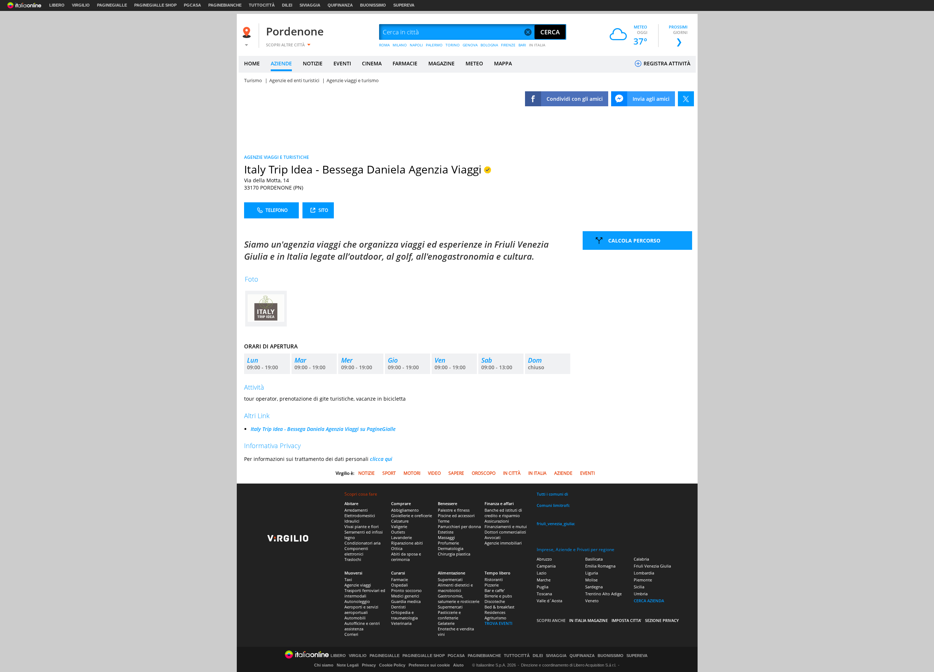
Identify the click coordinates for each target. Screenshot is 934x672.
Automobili (355, 618)
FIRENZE (508, 44)
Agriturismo (495, 618)
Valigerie (399, 526)
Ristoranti (494, 579)
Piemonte (643, 580)
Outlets (398, 532)
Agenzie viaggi (357, 585)
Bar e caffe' (495, 590)
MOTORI (412, 473)
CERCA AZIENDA (649, 600)
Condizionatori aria (362, 543)
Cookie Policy (392, 665)
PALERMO (434, 44)
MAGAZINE (441, 63)
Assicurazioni (497, 521)
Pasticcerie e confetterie (449, 615)
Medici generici (405, 596)
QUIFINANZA (340, 5)
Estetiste (446, 532)
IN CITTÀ (512, 473)
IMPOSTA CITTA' (626, 620)
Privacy (369, 665)
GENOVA (470, 44)
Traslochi (352, 559)
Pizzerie (492, 585)
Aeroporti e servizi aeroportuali (361, 609)
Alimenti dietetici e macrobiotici (455, 587)
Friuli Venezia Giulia (652, 566)
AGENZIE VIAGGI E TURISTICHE (276, 157)
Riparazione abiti (407, 543)
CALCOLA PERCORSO (634, 240)
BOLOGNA (489, 44)
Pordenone (295, 31)
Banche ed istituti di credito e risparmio (503, 512)
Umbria (641, 593)
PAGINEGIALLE (112, 5)
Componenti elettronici (356, 551)
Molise (591, 580)
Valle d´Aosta (549, 600)
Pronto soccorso (406, 590)
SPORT (389, 473)
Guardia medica (406, 601)
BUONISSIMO (373, 5)
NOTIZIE (313, 63)
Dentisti (398, 607)
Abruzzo (544, 559)
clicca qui (381, 458)
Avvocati (493, 537)
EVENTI (342, 63)
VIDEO (434, 473)
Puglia (542, 586)
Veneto (592, 600)
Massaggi (446, 537)
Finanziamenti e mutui (506, 526)
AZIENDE (281, 63)
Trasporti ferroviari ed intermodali (364, 593)
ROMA (384, 44)
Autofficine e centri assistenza (362, 626)
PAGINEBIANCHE (225, 5)
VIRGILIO (81, 5)
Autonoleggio (357, 601)
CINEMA (372, 63)
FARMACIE (405, 63)
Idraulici (351, 521)
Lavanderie (401, 537)
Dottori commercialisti (505, 532)
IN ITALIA (537, 44)
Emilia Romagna (600, 566)
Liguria (591, 573)
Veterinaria (401, 623)
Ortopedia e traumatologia (404, 615)
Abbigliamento (405, 510)
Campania (546, 566)
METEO (474, 63)
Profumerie (448, 543)
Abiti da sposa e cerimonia (406, 556)
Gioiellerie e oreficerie (411, 515)
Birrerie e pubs (498, 596)
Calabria (641, 559)
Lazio (542, 573)
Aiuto (458, 665)
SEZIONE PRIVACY (662, 620)
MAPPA (503, 63)
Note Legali (348, 665)
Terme (443, 521)
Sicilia (639, 586)
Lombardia (644, 573)
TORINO (452, 44)
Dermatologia (450, 548)
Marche (544, 580)
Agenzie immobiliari (503, 543)
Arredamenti (356, 510)
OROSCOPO (483, 473)
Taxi (348, 579)
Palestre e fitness (454, 510)
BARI (522, 44)
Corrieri (351, 634)
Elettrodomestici (359, 515)
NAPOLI (416, 44)
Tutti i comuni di (552, 494)
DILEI (287, 5)
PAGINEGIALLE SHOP (155, 5)
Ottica (396, 548)
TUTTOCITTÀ (262, 5)
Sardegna (594, 586)
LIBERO (57, 5)
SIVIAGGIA (310, 5)
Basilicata (594, 559)
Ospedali (399, 585)
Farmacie (399, 579)
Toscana (544, 593)
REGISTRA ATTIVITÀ (666, 63)
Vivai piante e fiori (361, 526)
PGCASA (192, 5)
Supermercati (450, 579)
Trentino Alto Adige (603, 593)
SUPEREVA (403, 5)
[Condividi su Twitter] (686, 98)
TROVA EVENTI (498, 623)
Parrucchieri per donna (459, 526)
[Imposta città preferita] (248, 32)
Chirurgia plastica (454, 554)
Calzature (400, 521)
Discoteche (495, 601)
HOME (252, 63)
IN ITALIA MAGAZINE (588, 620)
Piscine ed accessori (456, 515)
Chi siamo (323, 665)
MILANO (400, 44)
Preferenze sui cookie (429, 665)
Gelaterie (446, 623)
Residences (495, 612)
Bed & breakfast (499, 607)
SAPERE (456, 473)
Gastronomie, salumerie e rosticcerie (458, 598)
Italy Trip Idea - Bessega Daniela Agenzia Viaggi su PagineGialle (323, 428)
